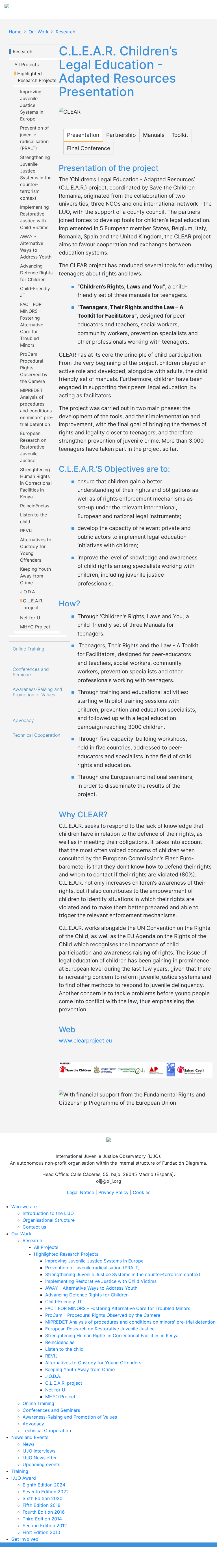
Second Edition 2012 (45, 1525)
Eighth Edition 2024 (44, 1485)
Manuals (153, 135)
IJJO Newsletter (40, 1457)
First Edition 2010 (41, 1532)
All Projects (26, 64)
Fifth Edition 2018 (41, 1505)
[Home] (57, 8)
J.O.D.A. (28, 591)
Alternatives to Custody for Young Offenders (93, 1362)
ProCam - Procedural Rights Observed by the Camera (34, 367)
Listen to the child (64, 1349)
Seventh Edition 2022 (46, 1491)
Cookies (141, 1192)
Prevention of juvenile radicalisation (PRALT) (92, 1267)
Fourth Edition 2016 (44, 1512)
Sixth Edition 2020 (42, 1498)
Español (178, 8)
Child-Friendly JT (63, 1301)
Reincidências (34, 506)
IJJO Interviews (39, 1451)
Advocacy (23, 720)
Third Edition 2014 (42, 1519)
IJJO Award (23, 1478)
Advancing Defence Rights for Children (37, 272)
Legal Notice (80, 1192)
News (28, 1444)
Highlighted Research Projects (37, 77)
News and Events (29, 1437)
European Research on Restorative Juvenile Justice (34, 446)
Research (65, 32)
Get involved (24, 1539)
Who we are (24, 1206)
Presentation (83, 135)
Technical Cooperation (36, 735)
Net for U (30, 617)
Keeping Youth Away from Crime (36, 575)
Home (15, 32)
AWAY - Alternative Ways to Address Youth (91, 1288)
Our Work (39, 32)
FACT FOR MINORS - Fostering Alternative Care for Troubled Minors (32, 324)
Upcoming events (41, 1464)
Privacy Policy (113, 1192)
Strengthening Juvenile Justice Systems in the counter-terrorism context (36, 177)
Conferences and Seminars (31, 672)
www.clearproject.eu (85, 1040)
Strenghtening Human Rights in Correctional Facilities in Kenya (36, 483)
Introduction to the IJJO (48, 1213)
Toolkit (180, 135)
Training (19, 1471)
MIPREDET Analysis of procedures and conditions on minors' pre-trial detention (130, 1322)
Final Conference (88, 148)
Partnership (121, 135)
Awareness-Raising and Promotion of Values (38, 692)
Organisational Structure (49, 1220)
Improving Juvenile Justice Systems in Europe (32, 105)
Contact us (34, 1227)
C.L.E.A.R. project (34, 604)
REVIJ (26, 530)
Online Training (28, 649)
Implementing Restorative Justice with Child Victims (101, 1281)
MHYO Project (35, 627)
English (198, 8)
